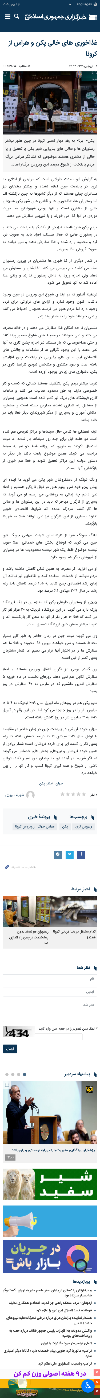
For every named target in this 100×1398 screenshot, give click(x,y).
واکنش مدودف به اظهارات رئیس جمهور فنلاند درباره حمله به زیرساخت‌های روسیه (50, 1333)
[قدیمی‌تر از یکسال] (74, 911)
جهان (59, 784)
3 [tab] (12, 1074)
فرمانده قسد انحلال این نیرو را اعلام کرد (64, 1311)
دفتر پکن (45, 784)
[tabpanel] (50, 1122)
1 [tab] (24, 1074)
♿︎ (88, 1385)
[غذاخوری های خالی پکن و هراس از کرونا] (50, 103)
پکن (65, 827)
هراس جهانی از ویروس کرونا (35, 827)
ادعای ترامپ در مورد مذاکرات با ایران (66, 1343)
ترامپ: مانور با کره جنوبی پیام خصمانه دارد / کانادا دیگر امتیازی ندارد (47, 1353)
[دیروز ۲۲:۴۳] (50, 1112)
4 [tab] (7, 1074)
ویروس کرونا (83, 827)
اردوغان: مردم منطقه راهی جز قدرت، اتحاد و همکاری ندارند (50, 1303)
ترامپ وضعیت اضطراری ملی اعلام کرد (65, 1364)
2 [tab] (18, 1074)
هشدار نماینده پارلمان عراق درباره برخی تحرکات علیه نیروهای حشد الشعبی (49, 1320)
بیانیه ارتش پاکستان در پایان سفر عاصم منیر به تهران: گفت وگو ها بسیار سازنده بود (47, 1293)
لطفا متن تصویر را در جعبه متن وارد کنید (68, 1028)
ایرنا (56, 17)
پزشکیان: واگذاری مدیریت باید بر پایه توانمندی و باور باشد (53, 1150)
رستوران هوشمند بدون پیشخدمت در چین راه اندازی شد (29, 938)
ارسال (10, 1049)
